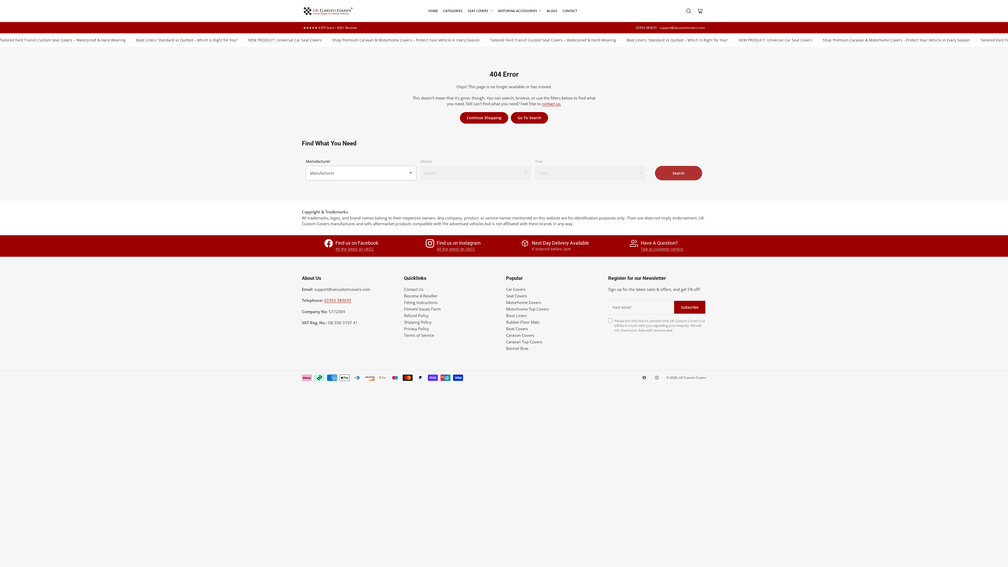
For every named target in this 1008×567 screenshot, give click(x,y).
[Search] (689, 11)
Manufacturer (318, 161)
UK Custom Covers (692, 377)
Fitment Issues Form (422, 309)
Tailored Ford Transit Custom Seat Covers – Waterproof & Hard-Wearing (540, 40)
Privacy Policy (416, 328)
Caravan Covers (520, 335)
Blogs (552, 11)
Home (433, 11)
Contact (570, 11)
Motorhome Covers (523, 302)
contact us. (551, 103)
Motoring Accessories (517, 11)
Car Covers (516, 289)
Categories (453, 11)
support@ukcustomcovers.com (682, 27)
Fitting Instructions (421, 302)
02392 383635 (646, 27)
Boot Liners (516, 315)
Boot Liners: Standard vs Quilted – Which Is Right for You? (174, 40)
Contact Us (413, 289)
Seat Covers (478, 11)
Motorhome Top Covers (527, 309)
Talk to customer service (662, 248)
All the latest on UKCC (354, 248)
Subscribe (690, 307)
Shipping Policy (418, 322)
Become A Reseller (420, 295)
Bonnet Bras (517, 348)
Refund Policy (416, 315)
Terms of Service (419, 335)
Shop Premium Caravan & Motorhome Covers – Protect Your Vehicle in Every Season (393, 40)
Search (679, 173)
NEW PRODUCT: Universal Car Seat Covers (272, 40)
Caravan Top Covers (524, 341)
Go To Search (529, 117)
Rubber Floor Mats (522, 322)
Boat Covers (517, 328)
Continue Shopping (484, 117)
